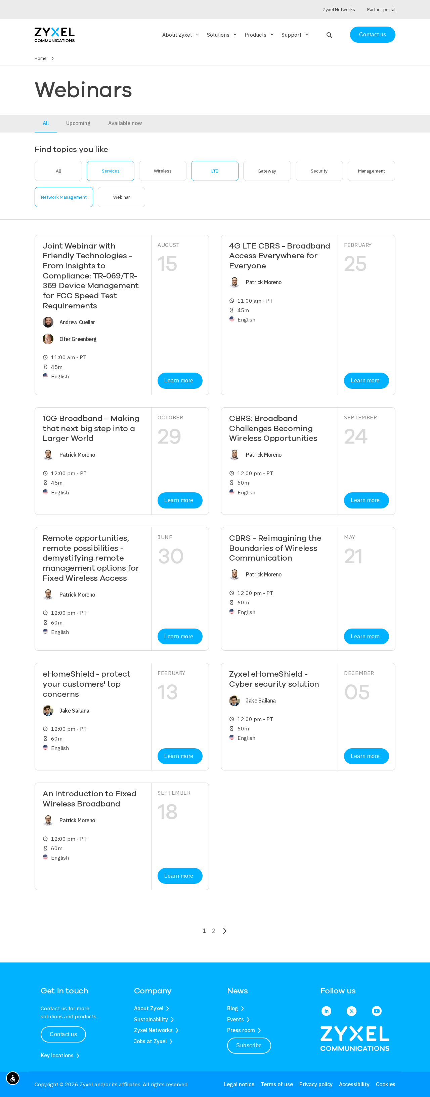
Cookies (385, 1084)
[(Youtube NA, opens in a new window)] (377, 1011)
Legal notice (239, 1084)
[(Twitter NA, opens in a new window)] (351, 1011)
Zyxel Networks (153, 1030)
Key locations (57, 1055)
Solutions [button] (222, 34)
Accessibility (354, 1084)
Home (41, 58)
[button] (329, 34)
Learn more (178, 380)
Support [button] (296, 34)
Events (235, 1019)
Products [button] (260, 34)
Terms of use (277, 1084)
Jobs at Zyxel (150, 1041)
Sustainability (151, 1019)
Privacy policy (316, 1084)
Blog (232, 1008)
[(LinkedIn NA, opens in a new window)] (326, 1011)
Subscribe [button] (249, 1045)
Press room (241, 1030)
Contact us (372, 34)
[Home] (55, 34)
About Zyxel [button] (181, 34)
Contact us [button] (63, 1034)
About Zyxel (148, 1008)
